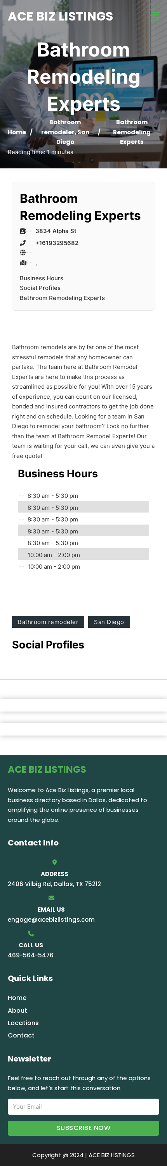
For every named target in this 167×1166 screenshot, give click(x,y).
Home (17, 132)
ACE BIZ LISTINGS (60, 16)
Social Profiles (40, 288)
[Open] (155, 16)
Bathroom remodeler (48, 622)
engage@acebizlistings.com (51, 920)
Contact (21, 1035)
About (17, 1010)
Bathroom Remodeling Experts (62, 298)
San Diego (109, 622)
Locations (23, 1023)
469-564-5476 (31, 955)
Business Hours (41, 278)
